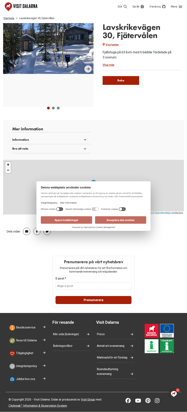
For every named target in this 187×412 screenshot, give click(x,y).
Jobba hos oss (25, 379)
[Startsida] (21, 6)
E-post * (61, 278)
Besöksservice (25, 327)
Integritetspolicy (26, 366)
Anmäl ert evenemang (110, 346)
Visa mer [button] (109, 65)
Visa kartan (112, 44)
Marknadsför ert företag (112, 357)
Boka (120, 80)
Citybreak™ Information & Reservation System (38, 405)
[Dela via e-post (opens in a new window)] (25, 231)
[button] (48, 108)
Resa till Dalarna (26, 340)
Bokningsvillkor (62, 346)
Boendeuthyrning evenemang (107, 371)
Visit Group (88, 399)
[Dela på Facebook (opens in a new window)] (35, 231)
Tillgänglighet (24, 353)
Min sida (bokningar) (66, 334)
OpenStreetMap (163, 212)
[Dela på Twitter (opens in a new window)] (46, 231)
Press (101, 334)
